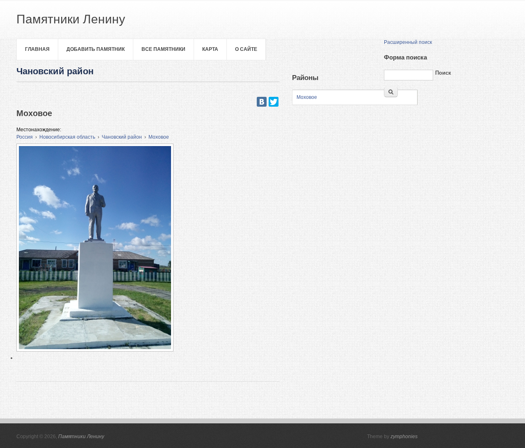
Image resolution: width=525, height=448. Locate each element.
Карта (210, 49)
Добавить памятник (95, 49)
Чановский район (122, 137)
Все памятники (163, 49)
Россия (24, 137)
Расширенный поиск (408, 42)
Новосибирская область (67, 137)
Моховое (158, 137)
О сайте (246, 49)
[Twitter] (273, 102)
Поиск (443, 73)
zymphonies (404, 436)
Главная (37, 49)
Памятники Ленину (81, 436)
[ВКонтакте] (262, 102)
